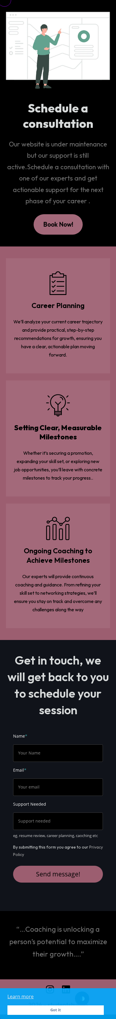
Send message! (58, 874)
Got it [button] (55, 1009)
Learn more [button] (20, 996)
